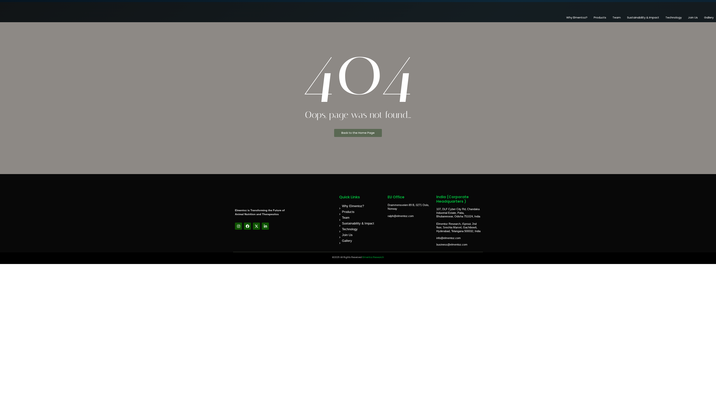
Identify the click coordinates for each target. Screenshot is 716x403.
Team (617, 17)
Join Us (693, 17)
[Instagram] (238, 226)
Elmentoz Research (373, 257)
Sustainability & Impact (643, 17)
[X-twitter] (256, 226)
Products (600, 17)
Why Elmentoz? (576, 17)
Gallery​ (709, 17)
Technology (673, 17)
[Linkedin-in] (265, 226)
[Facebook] (247, 226)
